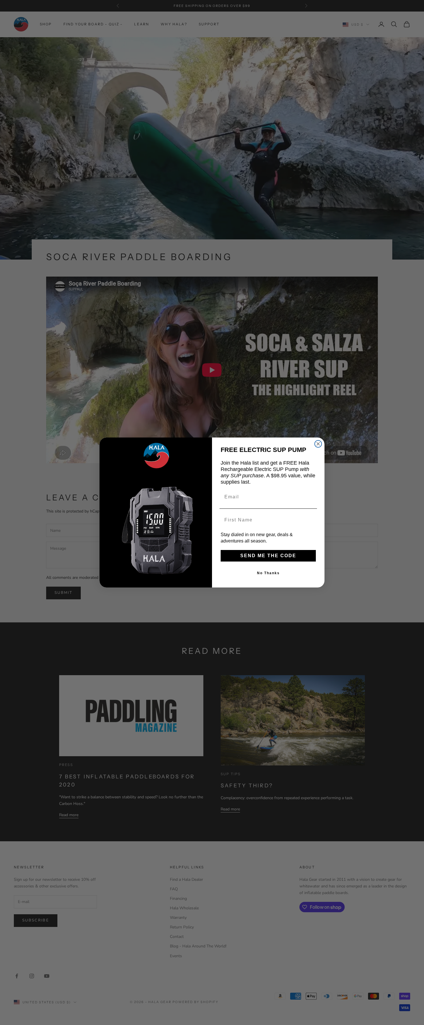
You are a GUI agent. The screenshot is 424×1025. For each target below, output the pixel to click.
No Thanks (268, 573)
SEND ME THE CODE (268, 555)
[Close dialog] (318, 443)
